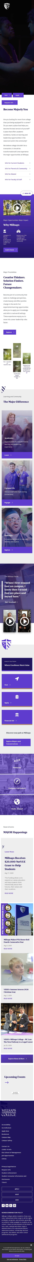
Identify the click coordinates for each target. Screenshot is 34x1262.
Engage (7, 503)
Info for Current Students (14, 163)
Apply (17, 95)
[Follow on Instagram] (14, 1205)
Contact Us (5, 1146)
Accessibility (6, 1125)
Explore (9, 332)
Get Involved (10, 602)
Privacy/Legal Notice (9, 1166)
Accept (17, 1256)
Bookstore (5, 1134)
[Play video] (17, 208)
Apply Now (5, 1131)
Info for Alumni (10, 174)
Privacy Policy (22, 1259)
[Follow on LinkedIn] (6, 1205)
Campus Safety (7, 1140)
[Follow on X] (10, 1205)
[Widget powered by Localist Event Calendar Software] (15, 1093)
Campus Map (6, 1137)
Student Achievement (9, 1173)
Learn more (9, 250)
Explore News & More (16, 1059)
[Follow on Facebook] (3, 1205)
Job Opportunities (8, 1155)
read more (9, 893)
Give (17, 1200)
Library (4, 1159)
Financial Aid (9, 721)
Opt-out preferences (12, 1259)
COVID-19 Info (6, 1149)
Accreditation (6, 1128)
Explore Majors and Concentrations (13, 742)
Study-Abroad (17, 809)
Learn (7, 455)
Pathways (17, 768)
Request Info (9, 103)
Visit (6, 95)
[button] (31, 1245)
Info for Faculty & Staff (13, 179)
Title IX (4, 1182)
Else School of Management (11, 1152)
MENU (27, 193)
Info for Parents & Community (16, 168)
